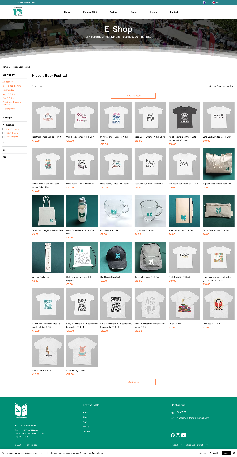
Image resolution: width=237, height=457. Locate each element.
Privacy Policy (97, 453)
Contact (86, 431)
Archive (86, 422)
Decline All (214, 453)
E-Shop (86, 426)
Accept (226, 453)
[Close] (234, 453)
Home (85, 412)
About (85, 417)
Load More (133, 381)
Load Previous (133, 95)
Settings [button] (202, 453)
